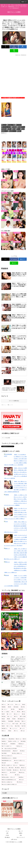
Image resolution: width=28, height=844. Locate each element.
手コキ (19, 128)
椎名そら (4, 133)
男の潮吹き (7, 837)
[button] (25, 438)
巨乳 (14, 128)
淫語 (21, 835)
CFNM (7, 835)
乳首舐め (14, 126)
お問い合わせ (14, 839)
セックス (4, 124)
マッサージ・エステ (6, 126)
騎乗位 (19, 130)
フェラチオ (19, 124)
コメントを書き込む (14, 400)
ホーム (7, 831)
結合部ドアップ (13, 130)
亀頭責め (4, 128)
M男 (7, 833)
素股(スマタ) (5, 130)
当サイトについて (21, 837)
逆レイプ (21, 831)
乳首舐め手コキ (22, 126)
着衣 (23, 128)
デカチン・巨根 (12, 124)
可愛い (10, 128)
